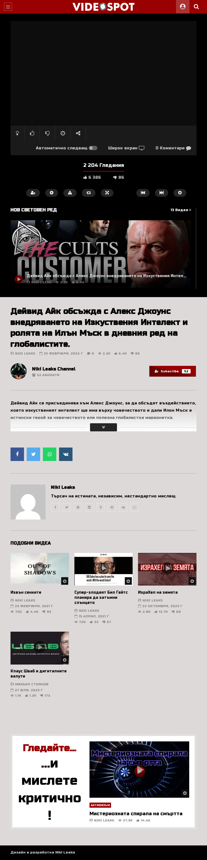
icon (40, 568)
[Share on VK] (66, 454)
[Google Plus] (78, 507)
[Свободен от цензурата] (103, 7)
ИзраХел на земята (158, 592)
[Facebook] (55, 507)
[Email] (134, 507)
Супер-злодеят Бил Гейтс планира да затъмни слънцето (101, 597)
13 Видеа (180, 210)
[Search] (196, 6)
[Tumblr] (100, 507)
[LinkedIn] (89, 507)
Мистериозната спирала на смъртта (135, 814)
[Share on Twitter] (33, 454)
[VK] (123, 507)
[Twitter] (66, 507)
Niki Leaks (25, 353)
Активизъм (100, 805)
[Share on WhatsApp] (49, 454)
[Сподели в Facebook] (17, 454)
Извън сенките (26, 592)
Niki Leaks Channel (53, 368)
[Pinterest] (112, 507)
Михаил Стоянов (32, 684)
